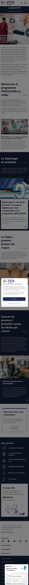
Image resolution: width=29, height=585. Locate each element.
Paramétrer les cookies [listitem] (14, 303)
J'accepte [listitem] (14, 299)
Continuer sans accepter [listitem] (8, 279)
